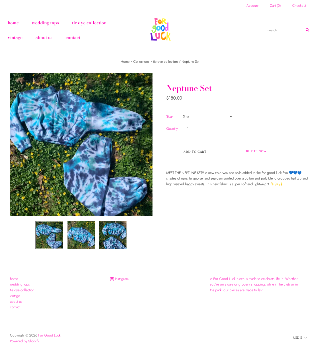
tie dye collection (89, 23)
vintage (15, 37)
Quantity (172, 128)
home (13, 23)
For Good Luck (49, 335)
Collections (141, 61)
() (275, 5)
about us (44, 37)
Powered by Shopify (24, 341)
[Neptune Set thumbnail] (50, 235)
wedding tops (45, 23)
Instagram (121, 278)
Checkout (299, 5)
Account (252, 5)
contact (73, 37)
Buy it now (256, 151)
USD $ (297, 337)
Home (125, 61)
